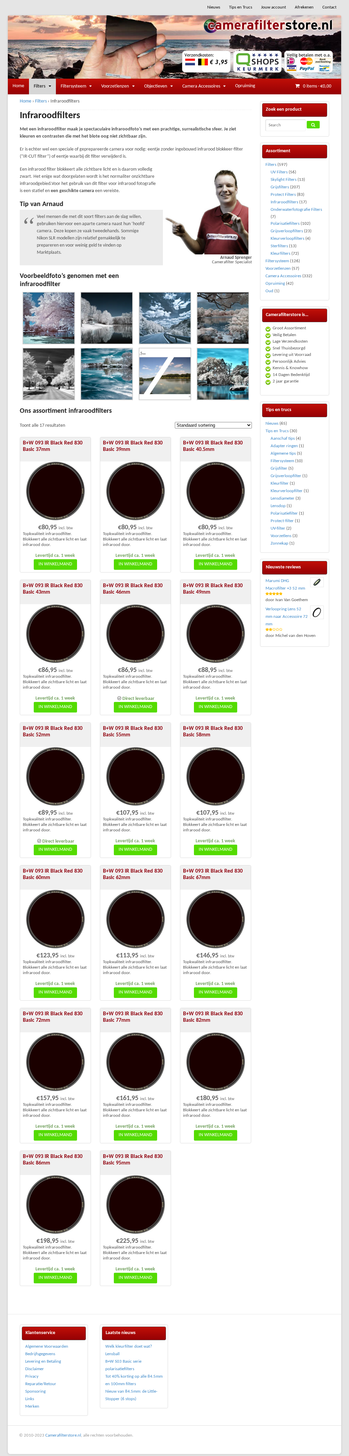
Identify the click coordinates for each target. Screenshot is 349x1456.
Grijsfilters (280, 187)
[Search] (313, 124)
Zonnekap (279, 543)
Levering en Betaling (43, 1361)
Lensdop (278, 506)
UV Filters (279, 172)
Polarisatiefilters (285, 223)
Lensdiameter (282, 498)
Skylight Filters (284, 179)
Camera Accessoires (201, 86)
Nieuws (213, 7)
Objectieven (155, 86)
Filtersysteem (73, 86)
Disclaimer (34, 1369)
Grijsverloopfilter (286, 476)
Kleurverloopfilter (287, 491)
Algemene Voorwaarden (46, 1346)
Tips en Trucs (240, 7)
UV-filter (278, 528)
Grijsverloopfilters (287, 231)
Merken (32, 1406)
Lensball (112, 1354)
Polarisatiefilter (284, 513)
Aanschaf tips (283, 438)
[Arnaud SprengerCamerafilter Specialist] (205, 250)
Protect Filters (283, 194)
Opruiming (245, 86)
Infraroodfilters (284, 202)
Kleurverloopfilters (287, 238)
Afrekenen (304, 7)
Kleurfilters (280, 253)
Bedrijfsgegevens (40, 1354)
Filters (39, 86)
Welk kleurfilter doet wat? (128, 1346)
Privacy (32, 1376)
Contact (329, 7)
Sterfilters (279, 246)
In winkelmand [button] (55, 564)
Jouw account (273, 7)
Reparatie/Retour (40, 1384)
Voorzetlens (281, 536)
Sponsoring (35, 1391)
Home (18, 86)
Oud (269, 291)
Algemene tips (283, 453)
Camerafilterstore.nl (63, 1435)
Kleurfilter (280, 483)
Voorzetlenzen (115, 86)
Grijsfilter (279, 468)
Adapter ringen (284, 446)
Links (29, 1399)
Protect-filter (282, 521)
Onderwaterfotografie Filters (296, 209)
